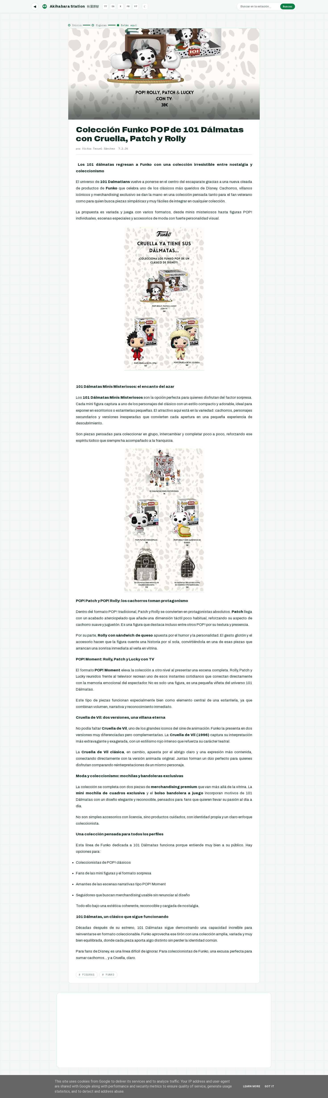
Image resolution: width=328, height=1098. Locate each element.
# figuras (87, 974)
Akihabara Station (71, 6)
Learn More (251, 1086)
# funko (108, 974)
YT (135, 6)
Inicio (76, 25)
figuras (101, 25)
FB (128, 6)
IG (113, 6)
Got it (269, 1086)
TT (105, 6)
